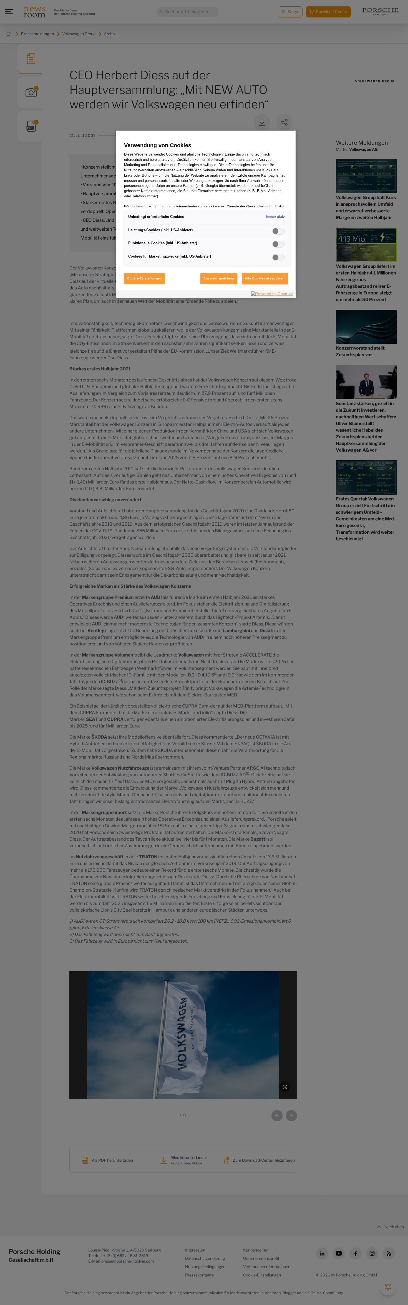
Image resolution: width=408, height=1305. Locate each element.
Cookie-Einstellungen (144, 278)
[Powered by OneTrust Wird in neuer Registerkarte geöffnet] (272, 294)
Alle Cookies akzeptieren (265, 278)
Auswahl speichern (218, 278)
